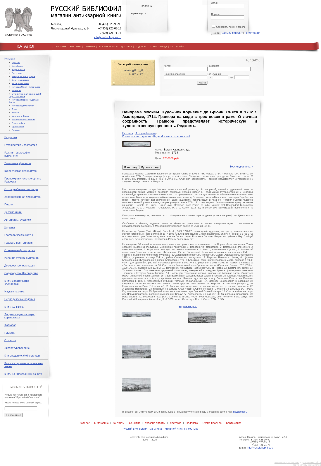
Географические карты (18, 235)
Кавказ (15, 112)
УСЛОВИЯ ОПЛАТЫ (108, 47)
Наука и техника (14, 291)
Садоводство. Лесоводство (21, 273)
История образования (23, 119)
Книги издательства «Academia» (16, 282)
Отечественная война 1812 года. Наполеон (25, 95)
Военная (16, 90)
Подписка (192, 423)
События (134, 423)
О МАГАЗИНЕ (60, 47)
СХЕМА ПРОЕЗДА (158, 47)
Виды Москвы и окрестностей (171, 136)
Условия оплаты (155, 423)
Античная (17, 73)
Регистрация (252, 32)
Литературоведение (17, 348)
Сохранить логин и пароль (230, 27)
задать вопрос (188, 306)
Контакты (118, 423)
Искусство (10, 137)
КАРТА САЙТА (177, 47)
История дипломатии (23, 105)
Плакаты (9, 332)
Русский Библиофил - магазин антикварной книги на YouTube (160, 428)
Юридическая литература (20, 170)
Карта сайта (234, 423)
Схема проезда (212, 423)
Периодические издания (19, 299)
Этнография (18, 123)
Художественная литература (22, 196)
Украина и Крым (20, 116)
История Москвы (20, 83)
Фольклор (10, 325)
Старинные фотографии (19, 250)
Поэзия (9, 204)
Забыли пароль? (232, 32)
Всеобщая (17, 66)
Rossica (16, 130)
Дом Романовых (20, 80)
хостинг (295, 462)
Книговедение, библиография (22, 355)
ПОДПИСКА (141, 47)
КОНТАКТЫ (75, 47)
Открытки (10, 340)
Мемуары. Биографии (23, 76)
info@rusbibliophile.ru (107, 37)
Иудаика (9, 227)
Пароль (215, 14)
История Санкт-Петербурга (26, 87)
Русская (16, 62)
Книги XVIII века (14, 306)
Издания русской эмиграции (21, 257)
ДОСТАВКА (126, 47)
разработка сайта (311, 462)
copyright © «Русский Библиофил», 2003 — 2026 (149, 438)
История (9, 58)
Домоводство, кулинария (19, 265)
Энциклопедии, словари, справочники (19, 316)
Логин (214, 3)
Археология (18, 126)
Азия (14, 109)
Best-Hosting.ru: (282, 462)
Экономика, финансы (17, 163)
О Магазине (101, 423)
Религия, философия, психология (17, 154)
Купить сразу (150, 167)
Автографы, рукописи (17, 219)
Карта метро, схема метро (307, 465)
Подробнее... (240, 411)
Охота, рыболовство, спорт (21, 189)
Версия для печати (241, 166)
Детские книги (13, 212)
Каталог (85, 423)
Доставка (175, 423)
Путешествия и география (20, 145)
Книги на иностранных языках (23, 374)
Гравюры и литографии (18, 242)
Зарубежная (18, 69)
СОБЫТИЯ (90, 47)
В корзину (130, 167)
